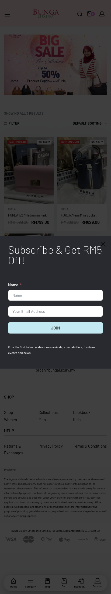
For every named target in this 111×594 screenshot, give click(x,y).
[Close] (103, 244)
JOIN (55, 327)
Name (13, 284)
